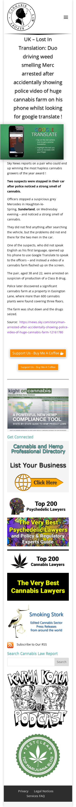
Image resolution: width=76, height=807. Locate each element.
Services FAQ (36, 796)
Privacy (23, 791)
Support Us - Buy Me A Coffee (35, 353)
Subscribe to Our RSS (32, 644)
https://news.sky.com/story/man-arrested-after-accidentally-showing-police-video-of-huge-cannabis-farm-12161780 (37, 327)
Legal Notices (43, 791)
